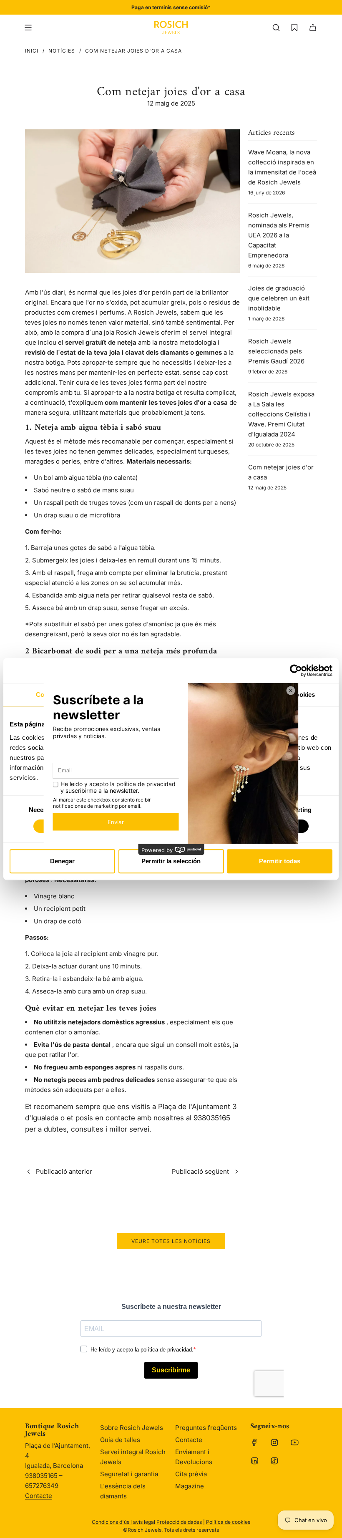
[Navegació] (28, 27)
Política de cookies (228, 1522)
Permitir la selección (171, 861)
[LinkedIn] (254, 1461)
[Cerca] (276, 27)
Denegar (62, 861)
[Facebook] (254, 1442)
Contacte (38, 1496)
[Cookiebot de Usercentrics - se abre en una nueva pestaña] (295, 670)
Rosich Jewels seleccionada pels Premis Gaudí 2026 (276, 351)
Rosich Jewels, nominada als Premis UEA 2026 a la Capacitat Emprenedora (278, 235)
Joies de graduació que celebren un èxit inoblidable (278, 298)
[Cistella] (313, 27)
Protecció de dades (179, 1522)
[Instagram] (274, 1442)
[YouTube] (294, 1442)
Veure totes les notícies (171, 1241)
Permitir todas (279, 861)
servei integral (210, 332)
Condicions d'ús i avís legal (123, 1522)
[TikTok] (274, 1461)
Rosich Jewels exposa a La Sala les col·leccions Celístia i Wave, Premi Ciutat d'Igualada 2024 (281, 414)
